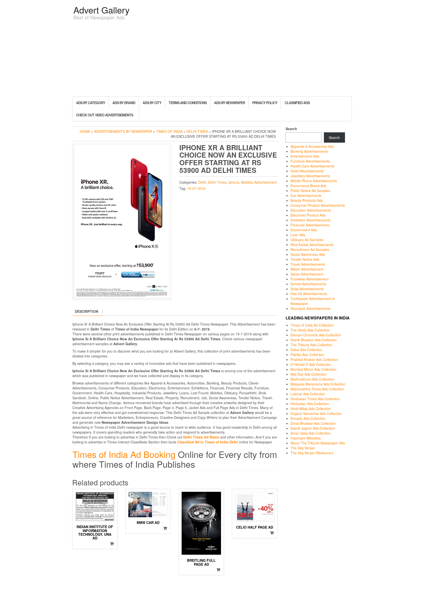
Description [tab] (86, 311)
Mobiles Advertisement (259, 182)
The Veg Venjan (303, 447)
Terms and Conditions (188, 102)
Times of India (169, 131)
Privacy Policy (264, 102)
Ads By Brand (123, 102)
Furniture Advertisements (310, 161)
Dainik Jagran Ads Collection (313, 428)
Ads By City (152, 102)
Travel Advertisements (308, 264)
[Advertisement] (212, 59)
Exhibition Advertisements (311, 220)
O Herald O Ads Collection (311, 364)
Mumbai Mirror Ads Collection (313, 369)
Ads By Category (90, 102)
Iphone (233, 182)
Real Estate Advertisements (312, 244)
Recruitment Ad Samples (310, 249)
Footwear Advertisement (310, 278)
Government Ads (304, 229)
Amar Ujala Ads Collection (311, 433)
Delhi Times (197, 131)
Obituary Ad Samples (307, 239)
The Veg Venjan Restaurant (312, 452)
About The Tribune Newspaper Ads (318, 442)
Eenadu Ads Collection (308, 418)
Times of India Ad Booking (123, 454)
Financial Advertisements (310, 224)
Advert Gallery (101, 9)
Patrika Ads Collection (307, 354)
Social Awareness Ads (308, 254)
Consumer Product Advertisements (318, 205)
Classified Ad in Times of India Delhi (207, 441)
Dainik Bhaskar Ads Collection (314, 339)
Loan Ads (298, 234)
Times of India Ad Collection (312, 325)
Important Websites (306, 438)
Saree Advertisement (307, 274)
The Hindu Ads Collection (310, 330)
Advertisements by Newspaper (123, 131)
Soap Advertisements (307, 288)
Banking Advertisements (309, 151)
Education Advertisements (311, 210)
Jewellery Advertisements (310, 175)
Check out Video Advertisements (104, 114)
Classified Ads (297, 102)
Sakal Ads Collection (306, 349)
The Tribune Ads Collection (311, 344)
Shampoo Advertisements (311, 308)
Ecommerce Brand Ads (308, 185)
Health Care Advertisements (312, 166)
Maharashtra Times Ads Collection (317, 388)
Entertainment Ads (305, 156)
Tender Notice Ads (305, 259)
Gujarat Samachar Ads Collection (316, 413)
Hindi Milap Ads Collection (311, 408)
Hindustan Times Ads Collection (315, 398)
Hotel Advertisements (307, 170)
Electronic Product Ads (308, 215)
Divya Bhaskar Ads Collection (313, 423)
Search (291, 128)
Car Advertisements (306, 195)
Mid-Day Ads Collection (309, 374)
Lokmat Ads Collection (308, 393)
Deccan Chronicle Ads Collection (316, 334)
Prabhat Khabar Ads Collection (314, 359)
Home (85, 131)
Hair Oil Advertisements (309, 293)
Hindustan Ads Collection (310, 403)
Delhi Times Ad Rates (201, 437)
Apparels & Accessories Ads (312, 146)
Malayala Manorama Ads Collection (318, 384)
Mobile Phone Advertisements (314, 180)
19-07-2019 (196, 188)
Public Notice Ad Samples (310, 190)
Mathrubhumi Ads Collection (312, 379)
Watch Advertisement (307, 269)
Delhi (202, 182)
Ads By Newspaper (229, 102)
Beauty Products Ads (307, 200)
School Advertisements (308, 283)
